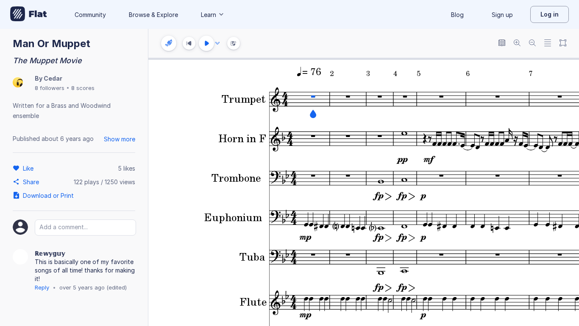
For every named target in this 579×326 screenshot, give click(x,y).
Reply (42, 287)
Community (90, 14)
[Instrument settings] (168, 43)
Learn (208, 14)
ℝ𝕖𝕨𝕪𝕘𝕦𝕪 (50, 253)
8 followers (49, 87)
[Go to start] (189, 43)
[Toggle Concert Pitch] (501, 43)
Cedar (53, 78)
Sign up (502, 14)
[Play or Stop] (206, 43)
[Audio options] (217, 43)
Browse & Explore (153, 14)
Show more (119, 139)
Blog (457, 14)
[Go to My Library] (28, 14)
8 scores (83, 87)
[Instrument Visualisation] (233, 43)
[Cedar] (18, 83)
